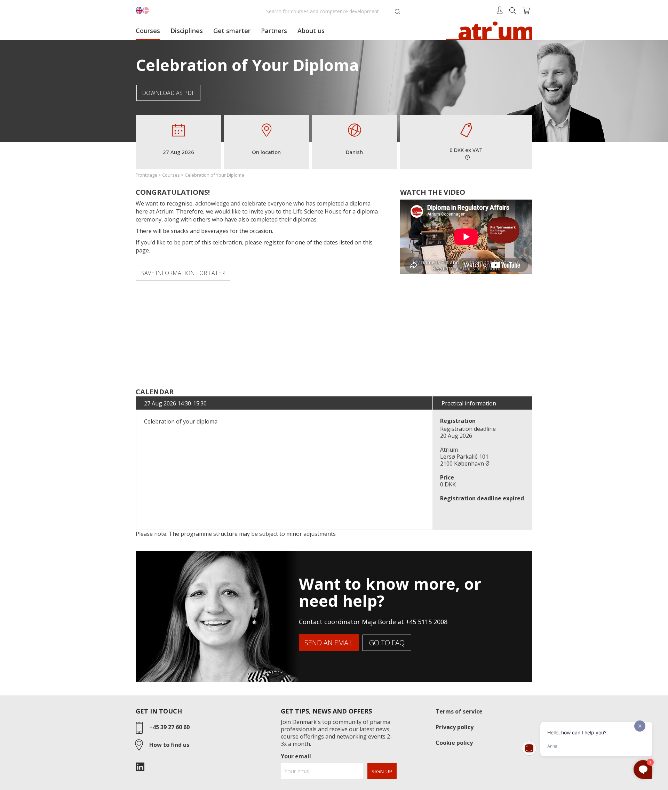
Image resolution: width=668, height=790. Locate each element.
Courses (148, 30)
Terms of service (459, 711)
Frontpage (146, 175)
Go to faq (387, 642)
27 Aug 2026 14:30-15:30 (175, 403)
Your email (296, 756)
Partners (274, 30)
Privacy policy (455, 727)
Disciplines (186, 30)
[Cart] (526, 9)
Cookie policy (454, 742)
